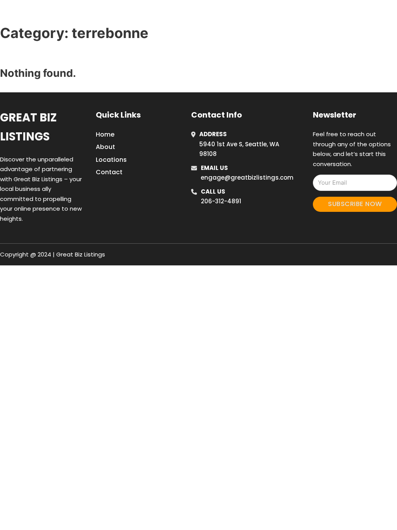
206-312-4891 (221, 201)
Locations (326, 15)
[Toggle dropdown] (378, 15)
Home (291, 15)
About (105, 146)
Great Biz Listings (28, 127)
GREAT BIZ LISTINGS (61, 15)
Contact (109, 172)
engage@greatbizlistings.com (247, 177)
